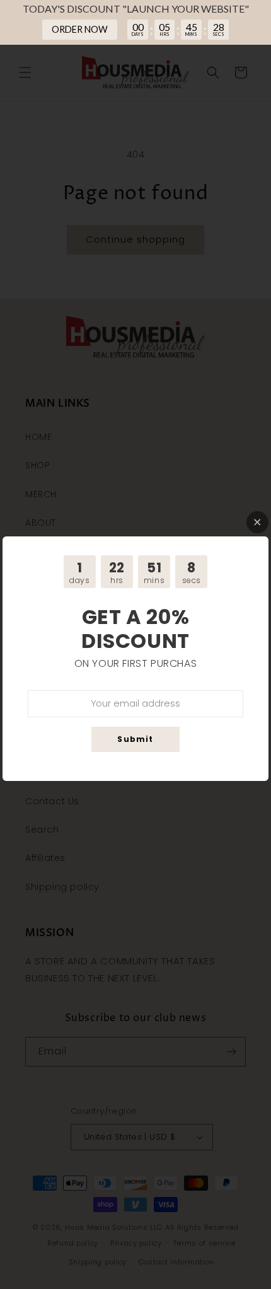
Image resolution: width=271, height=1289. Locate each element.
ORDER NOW (80, 29)
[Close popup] (257, 522)
